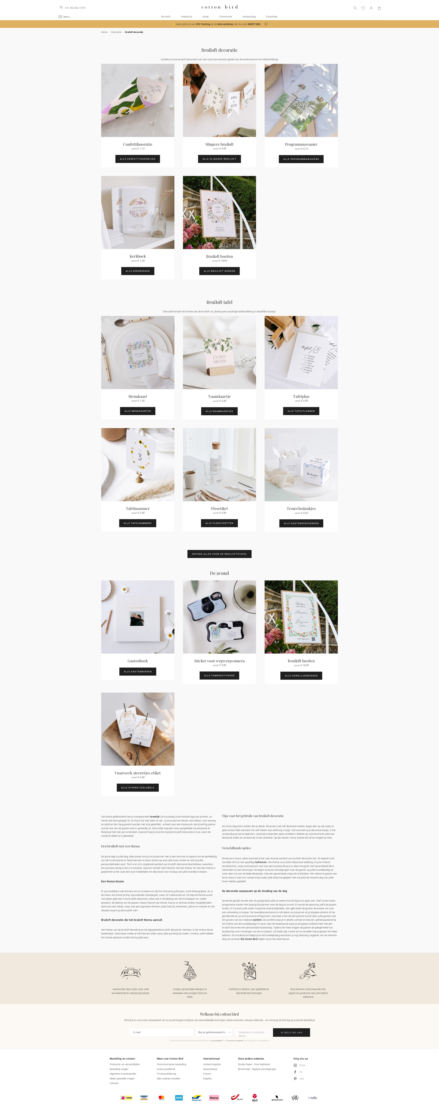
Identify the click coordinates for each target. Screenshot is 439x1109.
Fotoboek (272, 16)
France (207, 1073)
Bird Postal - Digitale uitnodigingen (257, 1069)
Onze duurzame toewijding (171, 1064)
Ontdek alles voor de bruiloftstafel (219, 554)
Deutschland (210, 1069)
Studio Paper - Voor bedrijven (254, 1064)
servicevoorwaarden (235, 1041)
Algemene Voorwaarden (123, 1073)
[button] (266, 24)
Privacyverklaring (166, 1073)
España (207, 1078)
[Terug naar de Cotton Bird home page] (219, 11)
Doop (206, 16)
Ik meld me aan (291, 1032)
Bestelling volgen (119, 1069)
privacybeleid (217, 1041)
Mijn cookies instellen (168, 1078)
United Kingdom (212, 1064)
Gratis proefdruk (166, 1069)
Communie (225, 16)
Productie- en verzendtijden (125, 1064)
